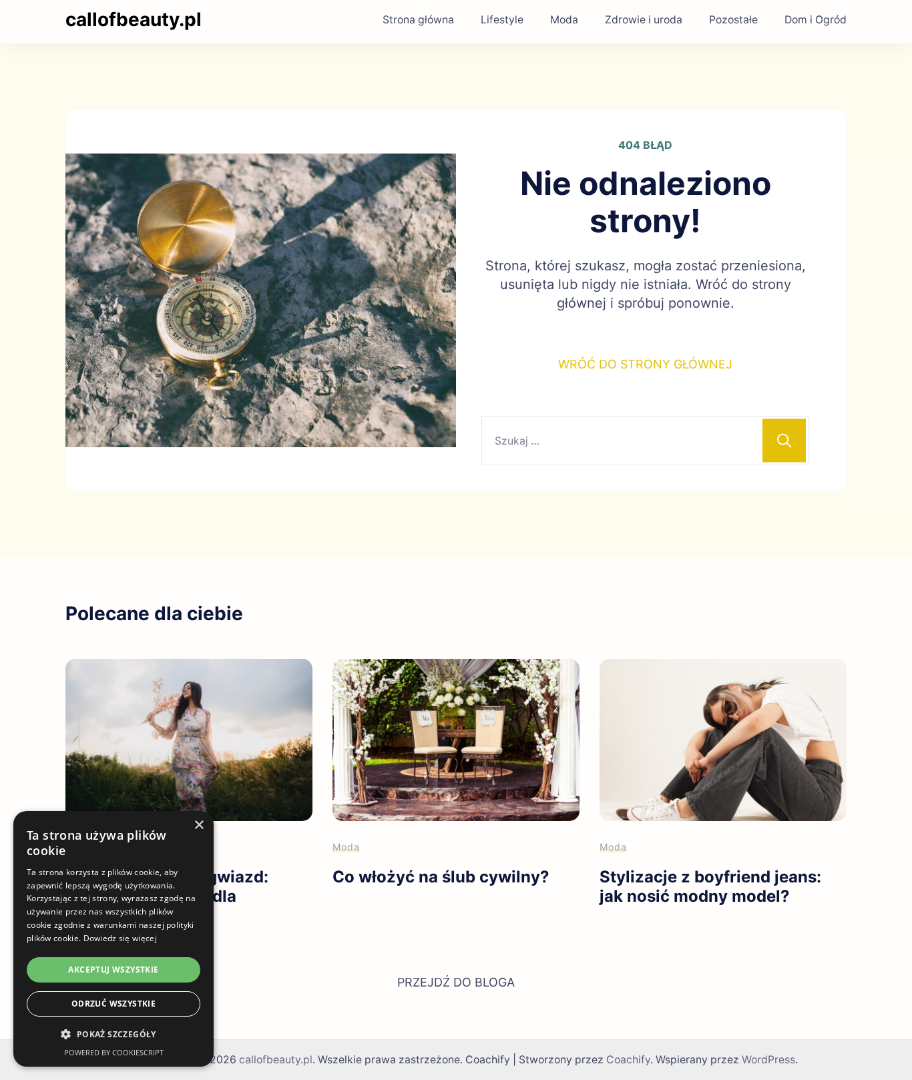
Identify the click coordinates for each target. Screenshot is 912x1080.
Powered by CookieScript (114, 1052)
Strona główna (418, 19)
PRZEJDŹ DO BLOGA (456, 982)
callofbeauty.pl (133, 19)
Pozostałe (733, 19)
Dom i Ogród (815, 19)
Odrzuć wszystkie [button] (113, 1003)
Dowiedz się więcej (120, 938)
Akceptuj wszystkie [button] (113, 969)
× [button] (199, 825)
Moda (564, 19)
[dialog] (113, 939)
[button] (113, 1034)
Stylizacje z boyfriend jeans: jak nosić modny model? (710, 886)
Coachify (628, 1059)
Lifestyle (502, 19)
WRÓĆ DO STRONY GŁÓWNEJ (645, 364)
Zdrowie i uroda (643, 19)
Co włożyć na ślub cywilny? (440, 876)
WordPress (768, 1059)
